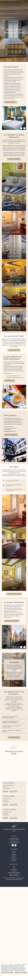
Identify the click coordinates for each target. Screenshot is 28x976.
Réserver (14, 860)
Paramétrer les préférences (14, 974)
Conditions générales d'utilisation (14, 872)
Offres (14, 857)
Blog (14, 866)
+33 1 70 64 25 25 (8, 429)
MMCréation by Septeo (17, 879)
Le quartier (14, 854)
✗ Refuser (21, 972)
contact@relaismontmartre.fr (10, 431)
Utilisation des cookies (14, 875)
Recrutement (14, 869)
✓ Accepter (7, 972)
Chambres (14, 851)
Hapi (7, 879)
